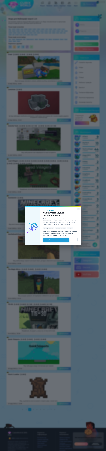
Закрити (73, 240)
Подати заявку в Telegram (57, 240)
